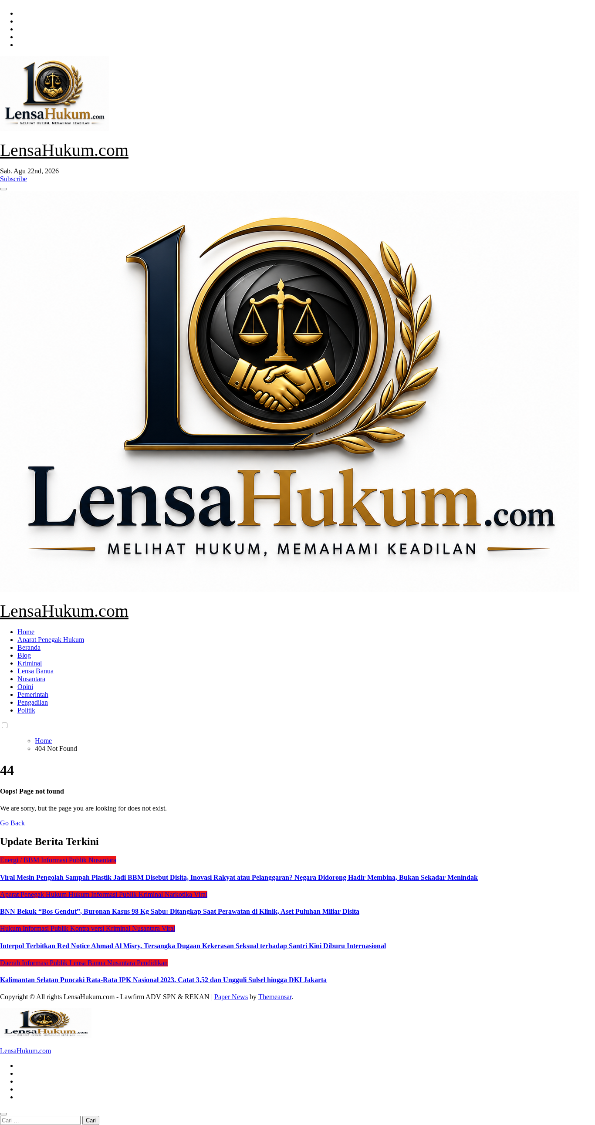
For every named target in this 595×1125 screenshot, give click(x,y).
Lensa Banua (35, 671)
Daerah (11, 962)
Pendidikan (152, 962)
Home (25, 631)
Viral (200, 894)
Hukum (79, 894)
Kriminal (29, 663)
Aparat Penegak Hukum (50, 639)
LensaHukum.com (64, 150)
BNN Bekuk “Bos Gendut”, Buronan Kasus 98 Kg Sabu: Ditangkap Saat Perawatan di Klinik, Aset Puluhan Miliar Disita (179, 911)
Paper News (231, 996)
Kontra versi (88, 928)
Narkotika (179, 894)
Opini (25, 686)
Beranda (29, 647)
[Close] (3, 1114)
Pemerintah (32, 694)
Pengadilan (32, 702)
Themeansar (274, 996)
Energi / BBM (20, 860)
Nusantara (31, 678)
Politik (26, 710)
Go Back (12, 823)
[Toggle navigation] (3, 189)
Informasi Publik (64, 860)
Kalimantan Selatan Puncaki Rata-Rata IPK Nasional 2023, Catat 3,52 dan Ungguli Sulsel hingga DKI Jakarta (163, 979)
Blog (24, 655)
